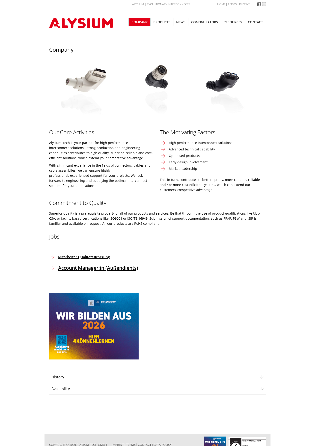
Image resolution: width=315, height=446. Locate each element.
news (180, 22)
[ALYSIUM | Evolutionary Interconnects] (83, 23)
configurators (204, 22)
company (139, 22)
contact (255, 22)
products (161, 22)
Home (221, 4)
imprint (244, 4)
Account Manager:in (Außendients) (98, 268)
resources (233, 22)
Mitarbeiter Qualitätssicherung (84, 256)
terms (232, 4)
